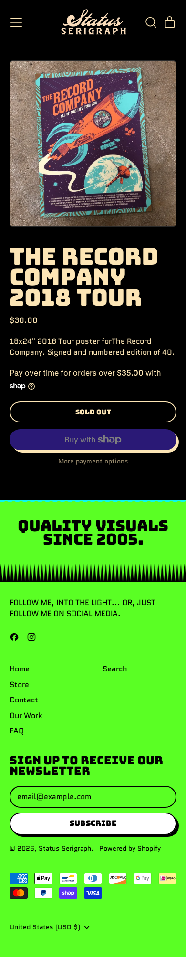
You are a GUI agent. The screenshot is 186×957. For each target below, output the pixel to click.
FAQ (17, 730)
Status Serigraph (65, 848)
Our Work (26, 715)
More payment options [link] (93, 461)
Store (19, 684)
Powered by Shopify (130, 848)
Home (20, 668)
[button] (150, 22)
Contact (24, 699)
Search (115, 668)
